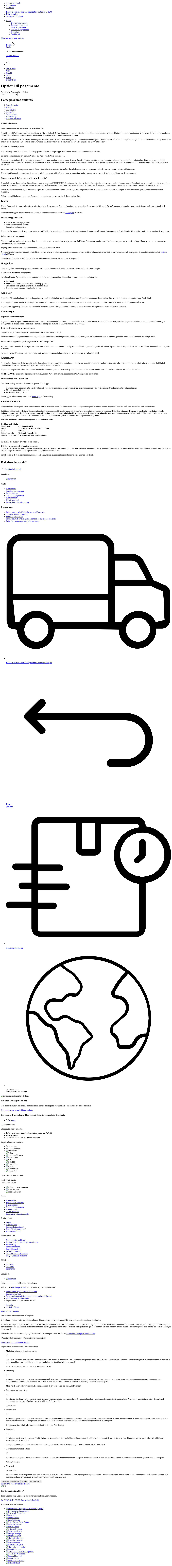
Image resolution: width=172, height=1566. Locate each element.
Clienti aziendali (12, 500)
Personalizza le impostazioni (34, 1338)
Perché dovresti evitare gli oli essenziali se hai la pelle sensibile (31, 519)
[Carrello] (88, 63)
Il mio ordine (11, 489)
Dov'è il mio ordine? (19, 23)
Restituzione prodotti (19, 25)
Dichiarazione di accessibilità (17, 1298)
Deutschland (23, 1511)
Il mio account (11, 498)
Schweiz (18, 1524)
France (16, 1518)
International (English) (35, 1509)
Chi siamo (10, 1264)
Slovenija (19, 1538)
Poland (17, 1542)
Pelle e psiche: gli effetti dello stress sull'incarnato (25, 512)
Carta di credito (12, 105)
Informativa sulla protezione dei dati (80, 1333)
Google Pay (10, 110)
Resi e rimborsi (12, 493)
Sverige (18, 1533)
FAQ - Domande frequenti (16, 1256)
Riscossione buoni (13, 1231)
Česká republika (27, 1551)
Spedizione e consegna (15, 491)
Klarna (8, 107)
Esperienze (10, 1269)
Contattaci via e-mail (12, 469)
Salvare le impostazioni (10, 1481)
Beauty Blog (11, 1244)
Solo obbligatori (15, 1338)
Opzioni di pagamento (20, 30)
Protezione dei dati (13, 1294)
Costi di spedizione (18, 27)
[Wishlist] (8, 60)
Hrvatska (19, 1540)
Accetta (5, 1338)
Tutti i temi (15, 34)
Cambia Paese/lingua (28, 1283)
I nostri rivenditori (13, 1247)
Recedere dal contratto (10, 1311)
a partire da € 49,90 (29, 12)
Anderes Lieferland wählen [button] (12, 1504)
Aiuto (8, 21)
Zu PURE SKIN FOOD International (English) (20, 1500)
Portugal (18, 1556)
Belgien (18, 1549)
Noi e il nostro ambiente (15, 1240)
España (17, 1520)
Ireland (17, 1563)
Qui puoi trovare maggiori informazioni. (17, 1110)
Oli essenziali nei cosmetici (16, 514)
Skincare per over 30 (14, 516)
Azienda (9, 1305)
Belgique (19, 1545)
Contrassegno (11, 114)
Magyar (18, 1536)
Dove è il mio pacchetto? (16, 1229)
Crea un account (12, 56)
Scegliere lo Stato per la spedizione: (15, 92)
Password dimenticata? (15, 1227)
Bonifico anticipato (13, 119)
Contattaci (15, 32)
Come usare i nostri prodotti (17, 1253)
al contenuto (11, 5)
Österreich (21, 1513)
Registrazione (11, 1225)
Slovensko (21, 1547)
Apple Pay (10, 112)
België (16, 1558)
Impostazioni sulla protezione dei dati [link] (21, 1301)
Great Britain (24, 1522)
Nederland (21, 1554)
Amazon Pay (11, 116)
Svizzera (18, 1529)
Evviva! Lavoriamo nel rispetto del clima (22, 1242)
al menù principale (13, 3)
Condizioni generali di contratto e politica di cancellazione (29, 1296)
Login (8, 47)
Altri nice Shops (12, 1307)
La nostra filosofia (13, 1251)
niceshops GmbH (19, 1287)
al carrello (10, 8)
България (20, 1560)
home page (69, 213)
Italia (14, 1515)
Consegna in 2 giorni (14, 16)
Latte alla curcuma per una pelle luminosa (22, 521)
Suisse (16, 1527)
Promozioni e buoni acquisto (17, 502)
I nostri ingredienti (13, 1249)
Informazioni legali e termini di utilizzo (21, 1292)
